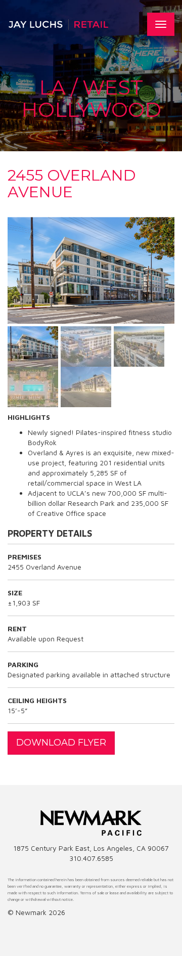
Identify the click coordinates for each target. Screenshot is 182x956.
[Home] (58, 24)
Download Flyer (61, 742)
